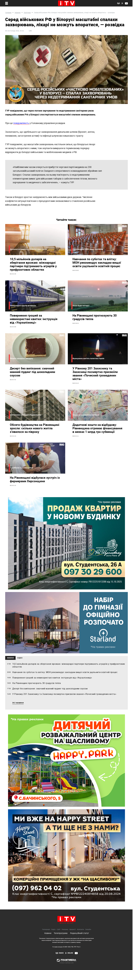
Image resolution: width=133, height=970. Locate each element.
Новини (47, 933)
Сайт (58, 929)
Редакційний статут (79, 933)
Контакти (80, 929)
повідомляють (21, 123)
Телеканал (46, 929)
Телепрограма (61, 933)
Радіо (53, 929)
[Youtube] (76, 953)
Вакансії (72, 929)
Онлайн (88, 929)
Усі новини (18, 703)
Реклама (65, 929)
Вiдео (19, 658)
